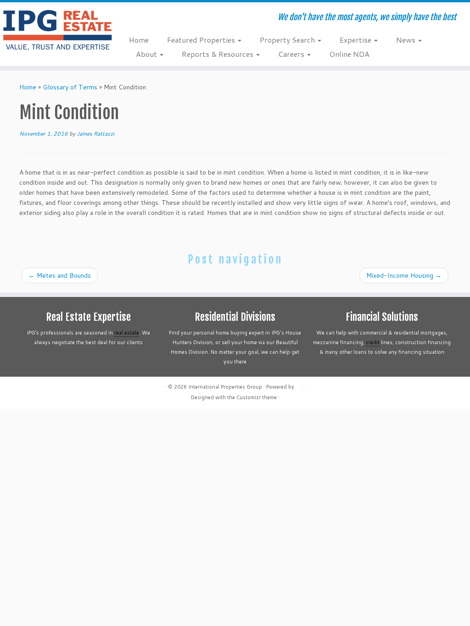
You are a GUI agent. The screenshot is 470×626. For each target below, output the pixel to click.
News (406, 39)
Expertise (356, 39)
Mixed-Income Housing (404, 275)
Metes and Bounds (59, 275)
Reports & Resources (218, 54)
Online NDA (349, 54)
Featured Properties (202, 39)
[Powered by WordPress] (299, 385)
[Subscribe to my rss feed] (135, 18)
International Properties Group (225, 386)
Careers (292, 54)
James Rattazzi (95, 133)
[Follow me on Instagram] (172, 18)
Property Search (288, 39)
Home (139, 39)
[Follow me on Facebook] (160, 18)
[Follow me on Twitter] (147, 18)
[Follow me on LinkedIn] (185, 18)
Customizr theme (256, 397)
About (147, 54)
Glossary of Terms (70, 87)
